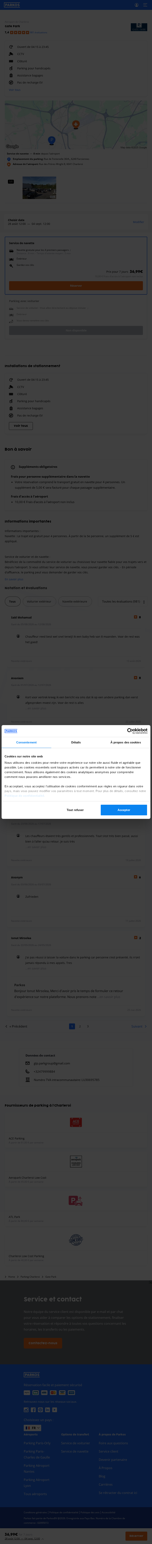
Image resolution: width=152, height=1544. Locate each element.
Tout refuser (75, 810)
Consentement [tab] (26, 742)
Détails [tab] (76, 742)
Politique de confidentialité (24, 795)
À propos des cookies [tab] (125, 742)
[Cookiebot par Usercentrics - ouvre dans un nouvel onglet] (130, 731)
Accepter (124, 810)
